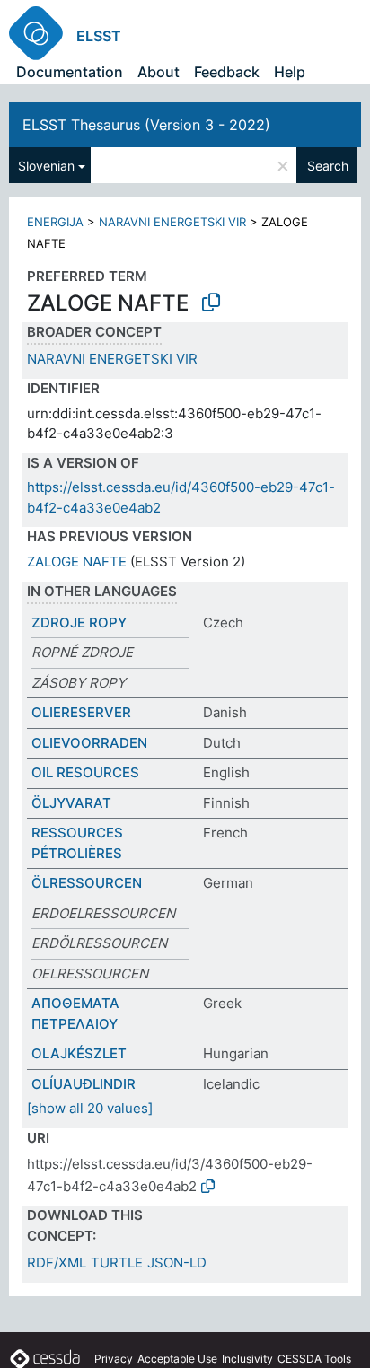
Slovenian (46, 165)
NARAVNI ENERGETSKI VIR (172, 222)
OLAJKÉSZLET (79, 1053)
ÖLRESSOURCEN (86, 882)
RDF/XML (56, 1262)
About (158, 72)
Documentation (69, 72)
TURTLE (117, 1262)
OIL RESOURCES (85, 772)
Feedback (227, 72)
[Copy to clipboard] (211, 302)
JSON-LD (177, 1262)
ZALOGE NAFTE (77, 561)
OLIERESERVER (81, 712)
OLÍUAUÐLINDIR (83, 1083)
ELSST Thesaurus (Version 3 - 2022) (146, 125)
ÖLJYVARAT (71, 802)
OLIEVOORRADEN (89, 742)
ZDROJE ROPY (79, 622)
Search (327, 165)
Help (289, 72)
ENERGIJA (55, 222)
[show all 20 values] (90, 1108)
